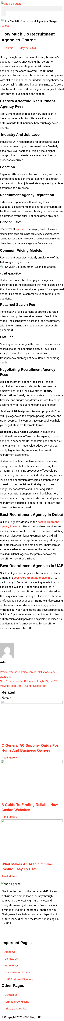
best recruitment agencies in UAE (35, 577)
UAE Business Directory (18, 979)
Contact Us (11, 958)
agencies (20, 229)
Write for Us (11, 965)
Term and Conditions (16, 1001)
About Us (9, 951)
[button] (32, 8)
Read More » (9, 757)
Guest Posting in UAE (17, 972)
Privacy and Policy (15, 1008)
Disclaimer (10, 994)
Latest (5, 25)
